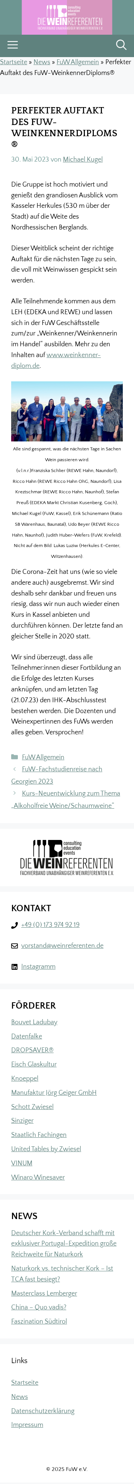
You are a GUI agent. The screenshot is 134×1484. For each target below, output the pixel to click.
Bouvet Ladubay (34, 1022)
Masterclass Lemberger (44, 1293)
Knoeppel (24, 1078)
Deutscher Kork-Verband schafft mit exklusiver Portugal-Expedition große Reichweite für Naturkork (64, 1244)
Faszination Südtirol (39, 1321)
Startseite (13, 62)
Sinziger (22, 1121)
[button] (121, 46)
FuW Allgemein (78, 62)
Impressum (27, 1425)
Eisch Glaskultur (34, 1064)
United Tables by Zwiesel (46, 1149)
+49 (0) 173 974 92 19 (50, 925)
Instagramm (38, 967)
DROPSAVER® (32, 1050)
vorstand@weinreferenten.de (62, 946)
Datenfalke (26, 1036)
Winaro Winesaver (38, 1177)
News (42, 62)
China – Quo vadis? (38, 1307)
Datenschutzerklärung (42, 1411)
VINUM (21, 1163)
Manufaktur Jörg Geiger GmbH (54, 1093)
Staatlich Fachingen (39, 1135)
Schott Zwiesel (32, 1107)
